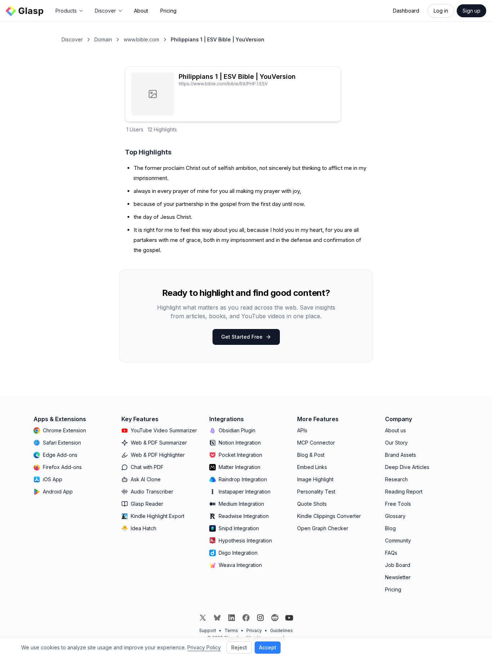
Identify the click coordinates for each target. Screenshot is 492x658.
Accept (267, 647)
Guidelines (281, 630)
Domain (103, 39)
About (141, 11)
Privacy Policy (204, 647)
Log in (441, 11)
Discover (72, 39)
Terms (231, 630)
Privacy (254, 630)
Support (207, 630)
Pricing (168, 11)
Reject (239, 647)
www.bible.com (141, 39)
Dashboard (406, 11)
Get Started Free (242, 337)
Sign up (471, 11)
